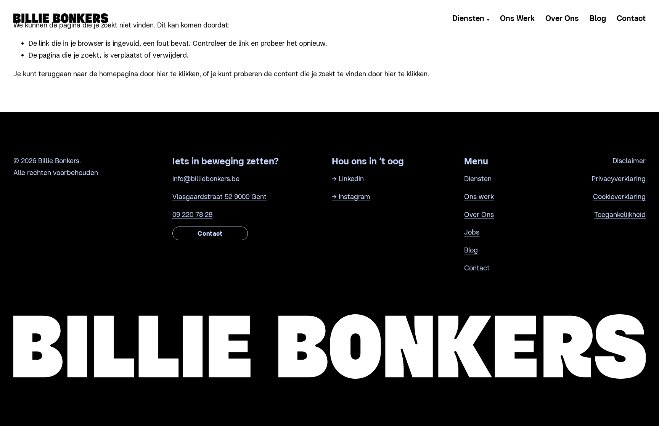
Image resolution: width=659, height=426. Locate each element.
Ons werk (479, 196)
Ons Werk (517, 18)
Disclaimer (629, 160)
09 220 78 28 (192, 214)
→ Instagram (351, 196)
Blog (598, 18)
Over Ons (562, 18)
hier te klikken (177, 73)
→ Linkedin (348, 178)
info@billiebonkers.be (205, 178)
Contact (631, 18)
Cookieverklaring (619, 196)
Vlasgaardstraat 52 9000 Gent (219, 196)
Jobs (471, 232)
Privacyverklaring (618, 178)
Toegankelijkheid (620, 214)
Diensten (470, 18)
